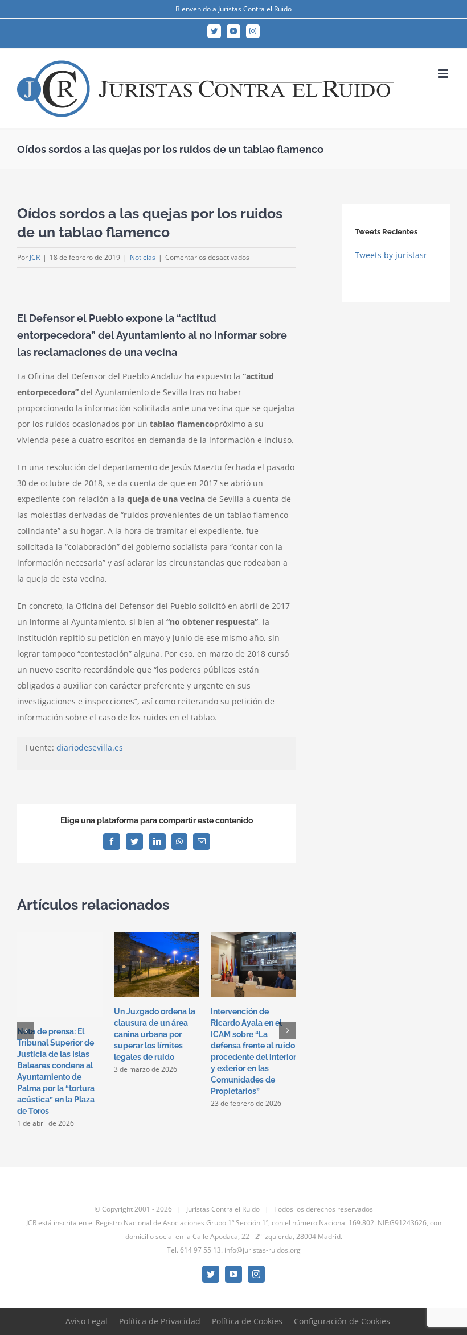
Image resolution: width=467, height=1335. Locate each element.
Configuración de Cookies (342, 1321)
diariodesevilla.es (89, 747)
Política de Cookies (247, 1321)
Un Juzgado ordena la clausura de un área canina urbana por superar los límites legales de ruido (154, 1034)
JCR (35, 257)
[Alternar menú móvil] (444, 74)
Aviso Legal (86, 1321)
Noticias (142, 257)
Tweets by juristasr (391, 255)
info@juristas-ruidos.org (262, 1250)
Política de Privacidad (159, 1321)
